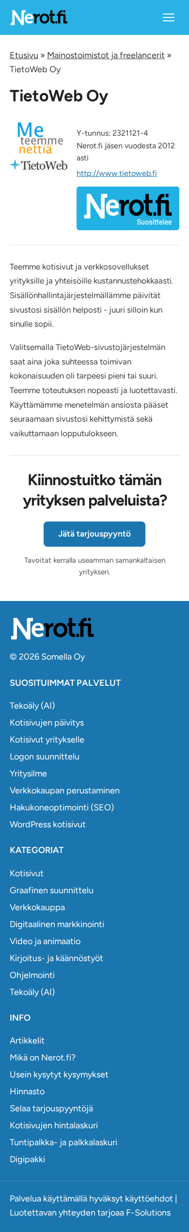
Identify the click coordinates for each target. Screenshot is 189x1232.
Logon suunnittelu (44, 756)
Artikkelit (27, 1040)
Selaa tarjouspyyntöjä (51, 1108)
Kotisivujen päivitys (47, 722)
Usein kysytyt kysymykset (59, 1074)
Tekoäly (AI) (32, 705)
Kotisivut (27, 873)
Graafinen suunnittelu (52, 890)
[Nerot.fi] (94, 628)
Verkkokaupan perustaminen (65, 790)
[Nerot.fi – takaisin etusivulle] (39, 17)
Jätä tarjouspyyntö (94, 533)
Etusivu (24, 55)
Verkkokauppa (37, 907)
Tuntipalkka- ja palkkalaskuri (63, 1142)
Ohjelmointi (32, 975)
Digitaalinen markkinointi (57, 924)
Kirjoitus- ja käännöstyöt (56, 958)
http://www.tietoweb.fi (117, 173)
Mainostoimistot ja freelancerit (106, 55)
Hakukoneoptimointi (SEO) (62, 807)
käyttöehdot (149, 1198)
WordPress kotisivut (48, 824)
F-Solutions (148, 1212)
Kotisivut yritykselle (47, 739)
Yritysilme (28, 773)
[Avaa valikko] (168, 17)
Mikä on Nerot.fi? (43, 1057)
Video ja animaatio (45, 941)
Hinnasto (27, 1091)
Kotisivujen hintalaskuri (54, 1125)
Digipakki (27, 1159)
